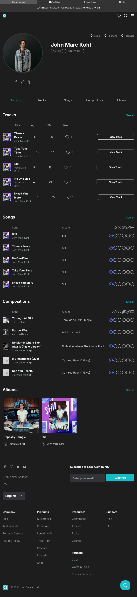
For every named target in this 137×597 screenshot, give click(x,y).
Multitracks (44, 518)
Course (76, 540)
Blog (5, 518)
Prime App (43, 526)
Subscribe (120, 477)
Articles (76, 526)
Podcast (77, 533)
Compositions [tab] (94, 100)
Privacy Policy (11, 540)
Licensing (43, 555)
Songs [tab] (68, 100)
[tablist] (68, 100)
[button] (16, 81)
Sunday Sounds (81, 574)
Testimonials (10, 526)
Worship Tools (80, 567)
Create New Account (15, 476)
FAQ (109, 526)
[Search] (126, 16)
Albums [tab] (121, 100)
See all (130, 115)
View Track (115, 136)
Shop (40, 562)
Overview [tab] (16, 100)
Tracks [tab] (42, 100)
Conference (79, 518)
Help (109, 518)
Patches (42, 548)
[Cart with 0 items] (119, 16)
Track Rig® (43, 540)
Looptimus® (44, 533)
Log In (6, 483)
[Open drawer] (132, 16)
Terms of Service (13, 533)
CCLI (75, 559)
